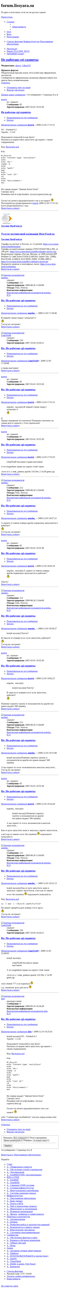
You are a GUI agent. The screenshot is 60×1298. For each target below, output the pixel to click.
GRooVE (26, 65)
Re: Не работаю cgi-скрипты (18, 300)
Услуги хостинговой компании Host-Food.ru (28, 233)
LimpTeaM (6, 335)
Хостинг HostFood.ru (11, 226)
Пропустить (7, 17)
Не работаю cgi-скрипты (20, 59)
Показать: (8, 1137)
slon (3, 998)
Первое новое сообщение (13, 95)
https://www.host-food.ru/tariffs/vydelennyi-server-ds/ (24, 261)
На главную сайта (9, 1286)
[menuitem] (19, 27)
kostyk (4, 99)
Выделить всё (12, 147)
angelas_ (5, 277)
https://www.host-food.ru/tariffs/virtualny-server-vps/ (33, 251)
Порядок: (28, 1140)
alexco (18, 65)
